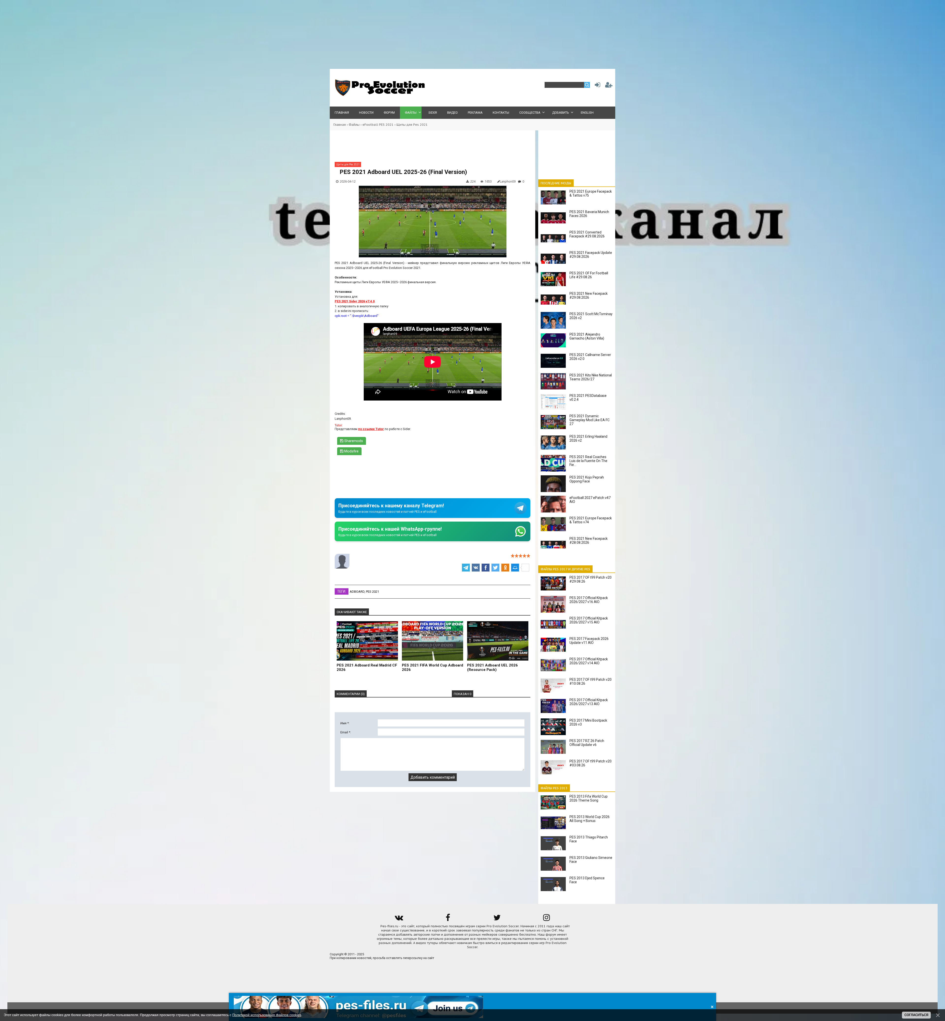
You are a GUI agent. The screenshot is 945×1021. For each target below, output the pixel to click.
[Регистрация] (608, 86)
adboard (357, 591)
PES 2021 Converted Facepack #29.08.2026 (587, 234)
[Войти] (596, 86)
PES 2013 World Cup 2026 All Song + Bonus (589, 819)
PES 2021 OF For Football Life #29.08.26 (588, 275)
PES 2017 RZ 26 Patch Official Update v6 (586, 743)
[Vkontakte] (399, 919)
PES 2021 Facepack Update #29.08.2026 (590, 255)
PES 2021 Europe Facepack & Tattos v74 (590, 520)
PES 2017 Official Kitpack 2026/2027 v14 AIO (588, 661)
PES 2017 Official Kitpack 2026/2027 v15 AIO (588, 620)
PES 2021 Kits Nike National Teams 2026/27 (590, 377)
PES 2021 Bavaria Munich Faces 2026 (589, 214)
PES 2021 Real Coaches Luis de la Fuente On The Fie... (588, 461)
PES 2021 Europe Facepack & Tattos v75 (590, 193)
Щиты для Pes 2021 (412, 125)
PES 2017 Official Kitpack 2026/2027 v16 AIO (588, 600)
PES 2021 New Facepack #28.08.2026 (588, 540)
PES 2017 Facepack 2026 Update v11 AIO (589, 641)
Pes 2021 (372, 591)
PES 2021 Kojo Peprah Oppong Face (586, 479)
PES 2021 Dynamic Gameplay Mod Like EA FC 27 (589, 420)
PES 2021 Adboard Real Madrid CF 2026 (367, 667)
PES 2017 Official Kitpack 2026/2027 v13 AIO (588, 702)
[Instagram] (546, 919)
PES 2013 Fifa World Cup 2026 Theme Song (588, 798)
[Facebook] (448, 919)
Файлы (354, 125)
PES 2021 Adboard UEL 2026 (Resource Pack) (492, 667)
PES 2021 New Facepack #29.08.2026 (588, 295)
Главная (339, 125)
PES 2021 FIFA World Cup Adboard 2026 (432, 667)
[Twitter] (497, 919)
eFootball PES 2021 (378, 125)
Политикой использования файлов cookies (266, 1015)
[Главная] (379, 95)
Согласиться (916, 1015)
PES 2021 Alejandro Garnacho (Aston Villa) (586, 336)
